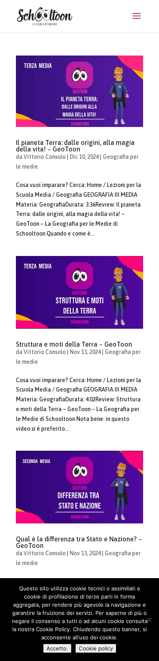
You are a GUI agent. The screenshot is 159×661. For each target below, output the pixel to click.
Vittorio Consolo (45, 157)
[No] (149, 620)
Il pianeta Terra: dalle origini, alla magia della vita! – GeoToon (75, 146)
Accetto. (57, 648)
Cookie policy (96, 648)
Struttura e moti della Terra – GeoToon (74, 344)
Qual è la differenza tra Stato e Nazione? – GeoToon (79, 542)
